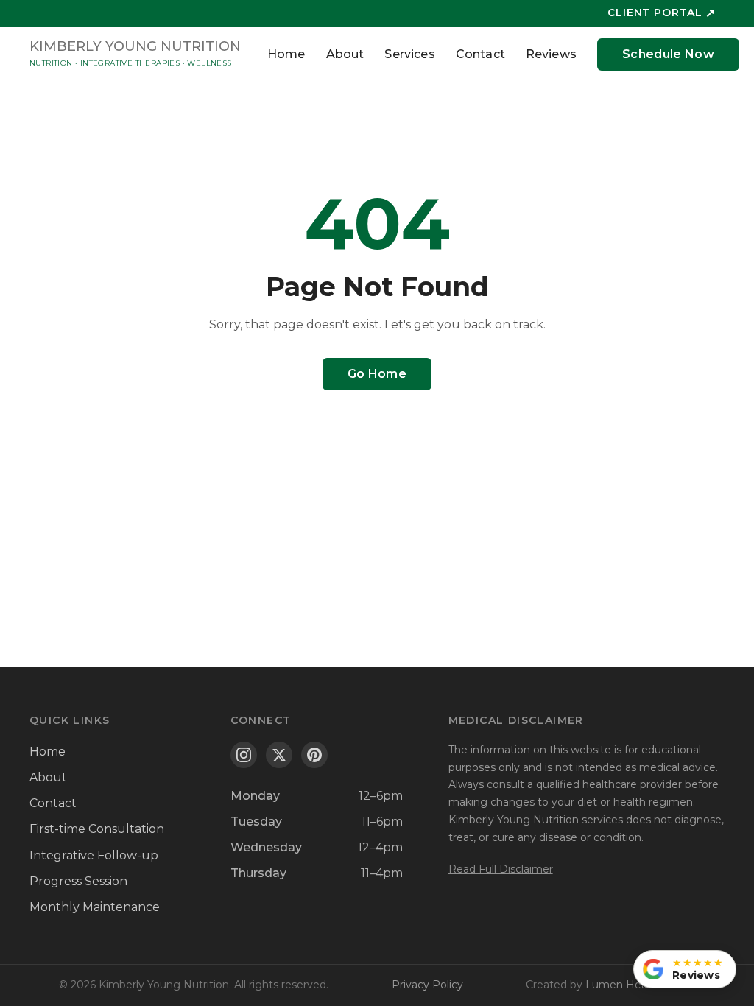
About (345, 54)
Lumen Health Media (640, 984)
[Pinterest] (314, 755)
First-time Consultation (96, 829)
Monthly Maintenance (94, 907)
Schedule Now (668, 54)
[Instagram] (243, 755)
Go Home (377, 374)
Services (409, 54)
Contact (480, 54)
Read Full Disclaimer (500, 869)
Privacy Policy (427, 984)
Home (286, 54)
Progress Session (78, 881)
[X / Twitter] (279, 755)
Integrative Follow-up (93, 855)
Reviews (551, 54)
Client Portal (661, 13)
